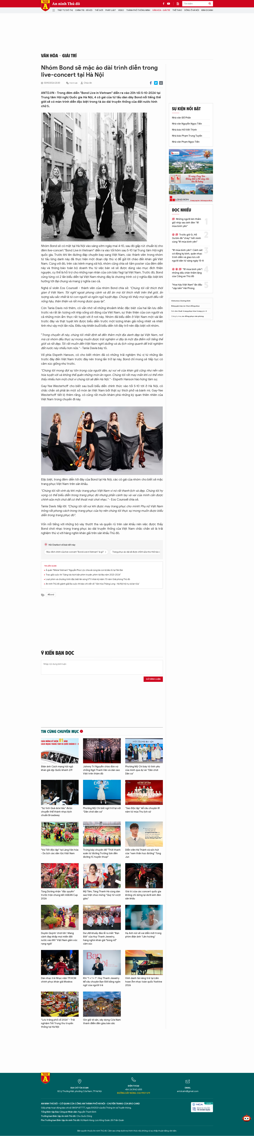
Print (161, 83)
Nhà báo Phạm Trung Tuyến (187, 135)
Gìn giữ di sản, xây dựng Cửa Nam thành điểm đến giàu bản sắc (102, 1021)
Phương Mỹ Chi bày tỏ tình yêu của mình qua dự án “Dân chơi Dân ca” (142, 770)
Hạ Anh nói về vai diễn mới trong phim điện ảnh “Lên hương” (143, 935)
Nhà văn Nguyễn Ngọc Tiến (187, 123)
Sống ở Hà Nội (191, 10)
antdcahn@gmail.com (187, 1091)
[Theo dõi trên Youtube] (168, 3)
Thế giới (99, 10)
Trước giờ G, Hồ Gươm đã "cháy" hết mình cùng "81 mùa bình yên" (186, 238)
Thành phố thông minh (138, 10)
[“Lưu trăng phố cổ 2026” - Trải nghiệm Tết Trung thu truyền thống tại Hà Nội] (60, 1004)
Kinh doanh (207, 10)
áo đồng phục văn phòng (193, 316)
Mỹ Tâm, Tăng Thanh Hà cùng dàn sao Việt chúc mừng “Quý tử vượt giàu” (102, 895)
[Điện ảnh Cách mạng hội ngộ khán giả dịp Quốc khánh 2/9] (60, 750)
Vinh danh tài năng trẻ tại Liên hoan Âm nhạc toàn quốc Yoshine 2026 (143, 982)
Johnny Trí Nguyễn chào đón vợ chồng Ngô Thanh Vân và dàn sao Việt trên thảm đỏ (101, 770)
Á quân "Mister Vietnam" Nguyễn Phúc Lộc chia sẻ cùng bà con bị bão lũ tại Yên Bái (84, 570)
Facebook (151, 83)
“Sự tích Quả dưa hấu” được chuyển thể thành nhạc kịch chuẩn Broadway (56, 812)
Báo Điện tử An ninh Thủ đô (45, 5)
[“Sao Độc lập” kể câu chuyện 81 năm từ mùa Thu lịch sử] (144, 792)
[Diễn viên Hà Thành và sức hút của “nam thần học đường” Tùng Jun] (144, 834)
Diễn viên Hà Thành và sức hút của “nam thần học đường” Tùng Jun (143, 853)
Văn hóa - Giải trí (161, 10)
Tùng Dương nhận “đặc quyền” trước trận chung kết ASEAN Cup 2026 (59, 895)
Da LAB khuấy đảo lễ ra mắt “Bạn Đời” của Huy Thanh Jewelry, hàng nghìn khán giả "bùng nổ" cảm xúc (101, 938)
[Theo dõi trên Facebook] (164, 3)
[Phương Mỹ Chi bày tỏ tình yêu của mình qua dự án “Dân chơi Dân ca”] (144, 750)
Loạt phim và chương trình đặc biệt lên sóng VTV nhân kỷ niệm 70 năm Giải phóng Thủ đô (88, 579)
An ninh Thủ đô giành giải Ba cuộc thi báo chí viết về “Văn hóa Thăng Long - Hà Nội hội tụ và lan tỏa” (93, 584)
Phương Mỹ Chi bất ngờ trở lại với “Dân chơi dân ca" (102, 810)
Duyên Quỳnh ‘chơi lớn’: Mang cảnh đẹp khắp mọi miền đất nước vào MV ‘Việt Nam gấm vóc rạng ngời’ (59, 938)
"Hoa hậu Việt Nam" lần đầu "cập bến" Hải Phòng (187, 286)
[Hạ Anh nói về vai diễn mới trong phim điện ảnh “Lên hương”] (144, 917)
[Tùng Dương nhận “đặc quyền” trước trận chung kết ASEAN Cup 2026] (60, 875)
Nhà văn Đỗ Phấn (181, 117)
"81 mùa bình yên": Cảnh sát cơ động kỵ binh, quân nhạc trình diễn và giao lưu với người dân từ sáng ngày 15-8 (188, 255)
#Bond (51, 594)
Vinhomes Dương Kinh (180, 301)
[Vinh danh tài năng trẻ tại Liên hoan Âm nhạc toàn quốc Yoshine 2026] (144, 962)
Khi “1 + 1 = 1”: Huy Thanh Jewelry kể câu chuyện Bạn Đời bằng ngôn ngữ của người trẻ (101, 982)
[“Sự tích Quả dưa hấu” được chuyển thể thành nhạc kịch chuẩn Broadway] (60, 792)
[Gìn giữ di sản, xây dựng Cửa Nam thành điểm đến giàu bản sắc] (102, 1004)
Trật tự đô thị (65, 10)
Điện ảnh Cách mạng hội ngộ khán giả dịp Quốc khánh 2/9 (57, 768)
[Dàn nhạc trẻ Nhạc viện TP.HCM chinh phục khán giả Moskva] (60, 962)
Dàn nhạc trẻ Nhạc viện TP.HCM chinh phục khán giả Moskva (58, 980)
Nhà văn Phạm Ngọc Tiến (185, 141)
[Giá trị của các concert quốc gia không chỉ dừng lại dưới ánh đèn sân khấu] (144, 875)
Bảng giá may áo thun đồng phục (185, 306)
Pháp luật (110, 10)
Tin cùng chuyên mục (60, 731)
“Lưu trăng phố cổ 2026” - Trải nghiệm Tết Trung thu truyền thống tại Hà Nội (58, 1023)
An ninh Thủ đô (66, 3)
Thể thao (177, 10)
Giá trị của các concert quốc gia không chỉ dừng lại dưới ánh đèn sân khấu (143, 895)
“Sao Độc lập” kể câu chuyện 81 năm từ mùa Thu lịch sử (142, 810)
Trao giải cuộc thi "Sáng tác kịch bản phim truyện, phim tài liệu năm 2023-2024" (83, 575)
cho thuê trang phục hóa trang (188, 311)
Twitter (156, 83)
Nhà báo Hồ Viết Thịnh (184, 129)
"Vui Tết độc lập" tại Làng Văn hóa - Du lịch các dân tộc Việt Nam (59, 851)
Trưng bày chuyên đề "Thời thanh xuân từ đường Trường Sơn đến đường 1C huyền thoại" (102, 853)
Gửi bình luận (153, 679)
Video (121, 10)
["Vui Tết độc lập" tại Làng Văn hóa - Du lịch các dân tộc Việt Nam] (60, 834)
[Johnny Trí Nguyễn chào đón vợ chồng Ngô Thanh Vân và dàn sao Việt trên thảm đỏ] (102, 750)
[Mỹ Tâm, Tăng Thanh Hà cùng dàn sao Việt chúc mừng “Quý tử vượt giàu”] (102, 875)
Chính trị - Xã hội (83, 10)
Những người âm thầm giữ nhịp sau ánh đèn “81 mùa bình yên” (186, 223)
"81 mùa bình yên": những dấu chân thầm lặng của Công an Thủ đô (187, 273)
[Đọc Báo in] (179, 3)
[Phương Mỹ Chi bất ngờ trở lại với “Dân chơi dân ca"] (102, 792)
